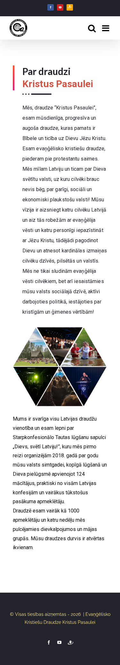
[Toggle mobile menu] (106, 28)
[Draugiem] (70, 7)
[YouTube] (60, 7)
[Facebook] (50, 7)
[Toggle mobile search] (92, 28)
